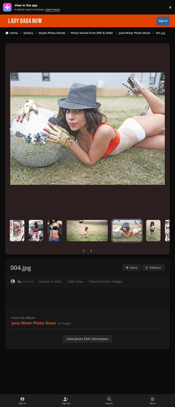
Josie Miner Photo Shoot (34, 323)
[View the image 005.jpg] (87, 230)
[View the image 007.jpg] (36, 230)
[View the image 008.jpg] (17, 230)
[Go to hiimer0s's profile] (12, 281)
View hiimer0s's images (105, 281)
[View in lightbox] (87, 128)
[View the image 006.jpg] (55, 230)
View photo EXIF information (87, 339)
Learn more (8, 7)
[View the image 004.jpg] (127, 230)
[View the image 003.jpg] (153, 230)
